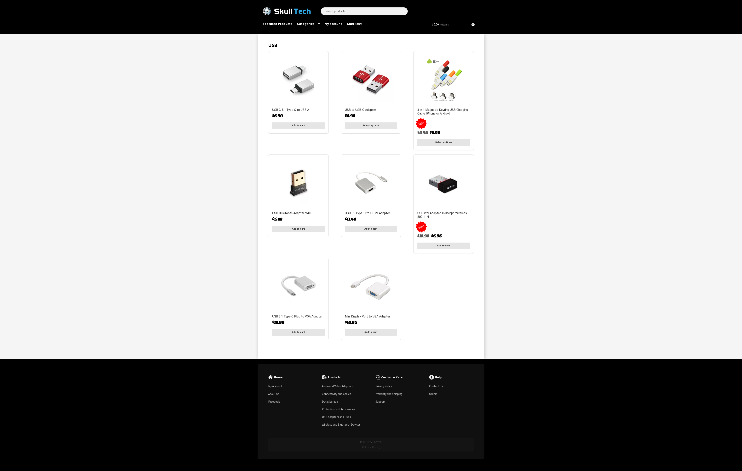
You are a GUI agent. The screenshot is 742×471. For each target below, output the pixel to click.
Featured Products (277, 23)
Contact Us (436, 386)
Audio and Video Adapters (337, 386)
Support (380, 401)
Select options (370, 125)
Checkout (354, 23)
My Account (275, 386)
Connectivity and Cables (336, 394)
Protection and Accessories (338, 409)
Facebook (274, 401)
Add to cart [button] (298, 125)
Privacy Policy (383, 386)
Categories (305, 23)
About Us (273, 394)
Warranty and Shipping (388, 394)
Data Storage (330, 401)
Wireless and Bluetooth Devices (341, 424)
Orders (433, 394)
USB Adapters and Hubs (336, 417)
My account (333, 23)
